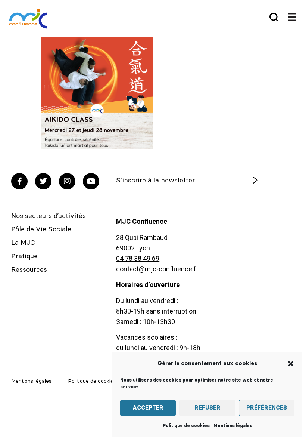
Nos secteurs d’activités (48, 216)
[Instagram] (67, 181)
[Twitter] (43, 181)
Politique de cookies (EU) (98, 381)
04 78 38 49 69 (137, 258)
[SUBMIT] (245, 180)
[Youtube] (91, 181)
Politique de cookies (186, 425)
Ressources (29, 269)
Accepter (147, 408)
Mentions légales (232, 425)
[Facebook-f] (19, 181)
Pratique (24, 256)
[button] (290, 363)
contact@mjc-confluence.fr (157, 269)
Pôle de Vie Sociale (41, 229)
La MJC (23, 243)
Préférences (266, 408)
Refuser (207, 408)
